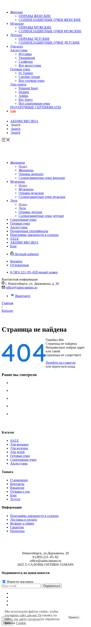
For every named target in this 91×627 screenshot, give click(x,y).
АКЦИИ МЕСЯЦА (24, 121)
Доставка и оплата (23, 519)
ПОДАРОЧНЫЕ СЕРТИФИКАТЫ (35, 107)
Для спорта (18, 84)
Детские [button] (16, 35)
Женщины (26, 170)
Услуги (15, 499)
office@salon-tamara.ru (21, 287)
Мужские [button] (17, 23)
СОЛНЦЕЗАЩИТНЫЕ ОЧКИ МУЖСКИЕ (50, 31)
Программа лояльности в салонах (34, 516)
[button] (15, 125)
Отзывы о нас (20, 491)
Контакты (17, 484)
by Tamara (26, 73)
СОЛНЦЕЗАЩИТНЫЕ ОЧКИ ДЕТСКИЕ (49, 42)
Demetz (24, 92)
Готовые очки (20, 69)
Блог (13, 495)
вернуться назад (63, 366)
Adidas (23, 96)
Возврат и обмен (22, 523)
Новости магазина (19, 581)
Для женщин (19, 444)
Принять (74, 617)
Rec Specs (26, 99)
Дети (22, 208)
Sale (13, 111)
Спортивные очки (23, 459)
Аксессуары (19, 50)
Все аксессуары (30, 65)
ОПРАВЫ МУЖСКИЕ (35, 27)
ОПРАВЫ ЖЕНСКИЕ (35, 16)
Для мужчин (19, 448)
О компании (19, 480)
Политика (17, 531)
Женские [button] (16, 12)
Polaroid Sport (28, 88)
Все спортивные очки (34, 103)
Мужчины (26, 189)
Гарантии (17, 527)
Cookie (21, 623)
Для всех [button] (16, 46)
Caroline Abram (29, 77)
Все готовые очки (31, 80)
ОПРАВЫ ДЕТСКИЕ (34, 39)
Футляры (25, 54)
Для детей (17, 452)
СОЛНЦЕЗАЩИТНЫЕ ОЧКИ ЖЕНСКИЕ (50, 20)
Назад (23, 166)
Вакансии (17, 487)
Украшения (27, 58)
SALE (14, 440)
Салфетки (26, 61)
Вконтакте (22, 296)
